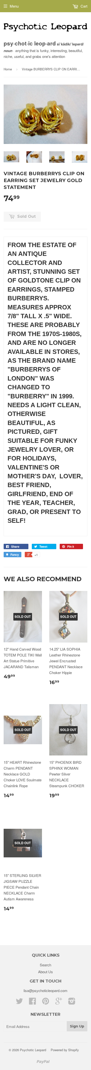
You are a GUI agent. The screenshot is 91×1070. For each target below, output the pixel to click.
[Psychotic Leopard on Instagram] (71, 1002)
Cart (83, 6)
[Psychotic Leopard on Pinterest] (45, 1002)
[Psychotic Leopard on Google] (58, 1002)
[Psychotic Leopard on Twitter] (19, 1002)
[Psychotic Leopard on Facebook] (32, 1002)
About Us (45, 971)
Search (45, 964)
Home (8, 69)
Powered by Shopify (65, 1050)
